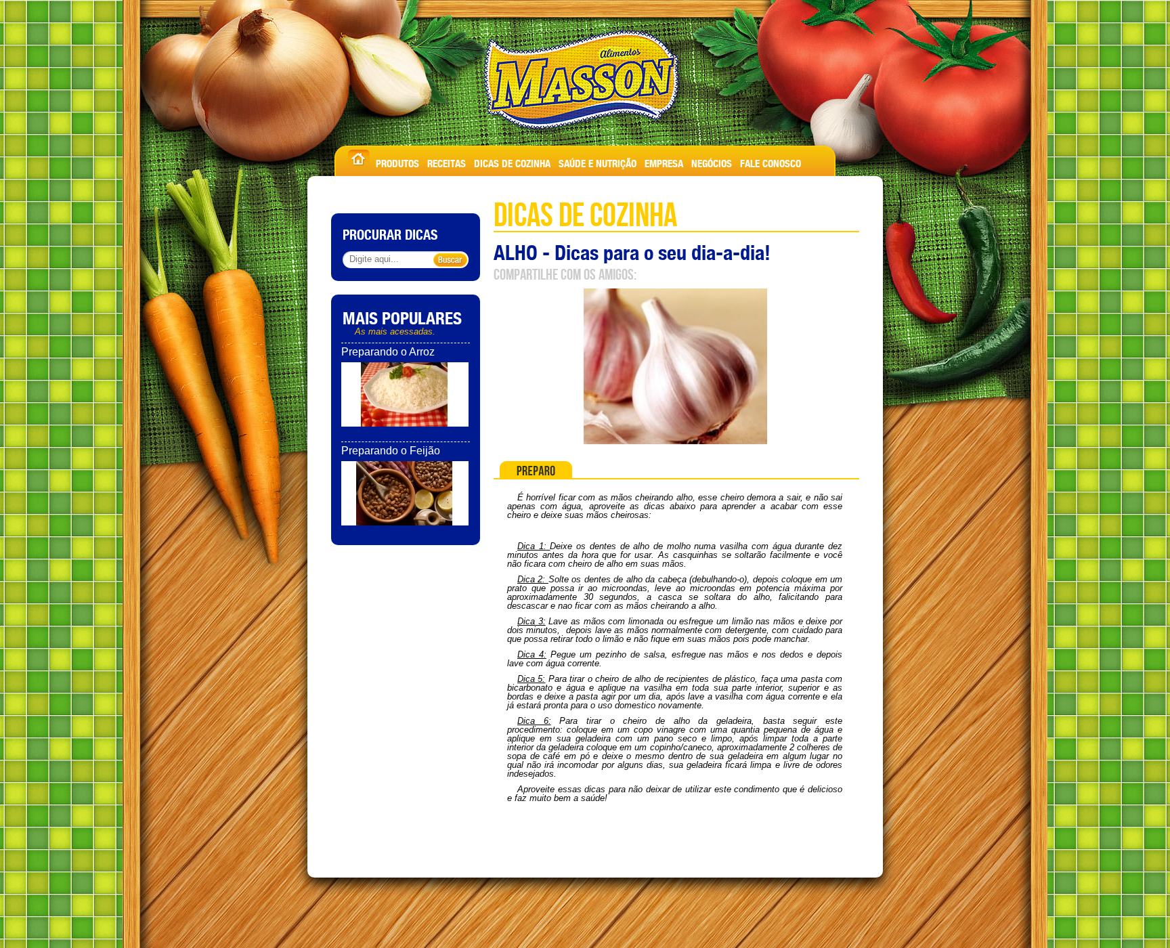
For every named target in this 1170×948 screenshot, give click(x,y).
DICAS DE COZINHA (512, 161)
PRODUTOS (397, 161)
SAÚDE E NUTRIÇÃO (597, 161)
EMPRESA (664, 161)
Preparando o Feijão (390, 450)
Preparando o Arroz (388, 352)
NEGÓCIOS (711, 161)
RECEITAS (446, 161)
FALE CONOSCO (770, 161)
